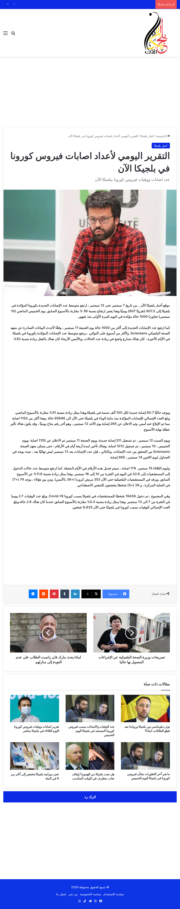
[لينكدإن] (75, 594)
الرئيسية (161, 136)
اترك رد (90, 797)
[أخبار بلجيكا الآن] (156, 33)
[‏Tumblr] (64, 594)
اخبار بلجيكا (147, 136)
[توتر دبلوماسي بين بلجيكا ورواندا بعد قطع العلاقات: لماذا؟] (145, 708)
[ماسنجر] (33, 594)
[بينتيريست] (54, 594)
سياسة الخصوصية (90, 894)
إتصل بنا (61, 894)
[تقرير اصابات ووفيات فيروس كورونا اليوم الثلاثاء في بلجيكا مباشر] (34, 708)
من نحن (73, 894)
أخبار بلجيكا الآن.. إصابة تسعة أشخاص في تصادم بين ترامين (117, 4)
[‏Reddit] (43, 594)
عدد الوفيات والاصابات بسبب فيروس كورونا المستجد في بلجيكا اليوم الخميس (91, 731)
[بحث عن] (13, 34)
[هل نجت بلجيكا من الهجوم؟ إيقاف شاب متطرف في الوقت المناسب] (90, 756)
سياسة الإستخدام (113, 894)
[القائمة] (5, 34)
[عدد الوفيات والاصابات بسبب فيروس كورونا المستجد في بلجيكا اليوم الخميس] (90, 708)
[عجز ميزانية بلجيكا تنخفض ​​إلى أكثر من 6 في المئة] (34, 756)
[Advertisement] (90, 92)
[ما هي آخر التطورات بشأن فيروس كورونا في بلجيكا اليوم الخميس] (145, 756)
